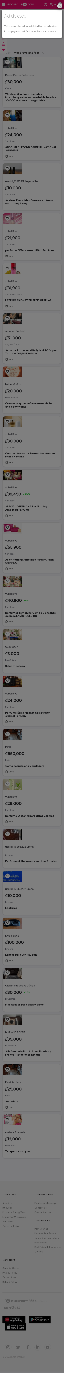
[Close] (59, 6)
